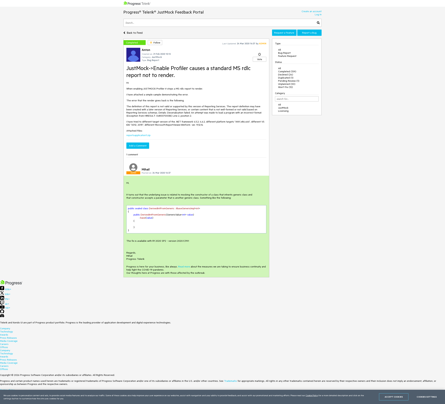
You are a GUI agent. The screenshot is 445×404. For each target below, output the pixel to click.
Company (5, 328)
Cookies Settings (427, 396)
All (279, 49)
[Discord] (2, 316)
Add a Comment (138, 145)
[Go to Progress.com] (11, 284)
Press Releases (8, 337)
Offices (4, 347)
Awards (4, 334)
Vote (259, 59)
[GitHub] (2, 312)
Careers (4, 344)
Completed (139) (287, 71)
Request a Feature (284, 32)
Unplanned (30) (286, 83)
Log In (318, 14)
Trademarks (230, 380)
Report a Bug (309, 32)
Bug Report (284, 52)
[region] (222, 397)
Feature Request (287, 56)
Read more (184, 266)
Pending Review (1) (288, 80)
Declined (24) (285, 74)
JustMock (283, 107)
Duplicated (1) (285, 77)
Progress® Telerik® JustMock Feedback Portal (163, 12)
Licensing (283, 110)
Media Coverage (9, 340)
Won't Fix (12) (285, 87)
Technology (6, 331)
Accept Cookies (394, 396)
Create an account (312, 11)
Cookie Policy (312, 395)
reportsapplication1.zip (138, 135)
